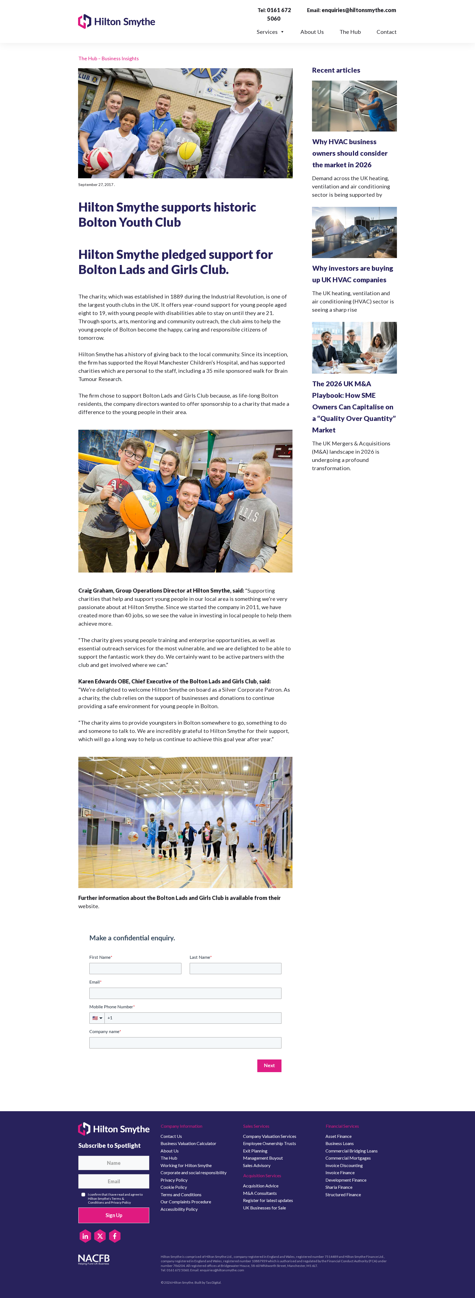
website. (88, 906)
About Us (312, 31)
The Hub (350, 31)
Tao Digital (213, 1282)
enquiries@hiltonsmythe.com (359, 10)
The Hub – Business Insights (108, 58)
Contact (387, 31)
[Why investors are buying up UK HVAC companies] (354, 232)
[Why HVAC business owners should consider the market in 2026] (354, 106)
